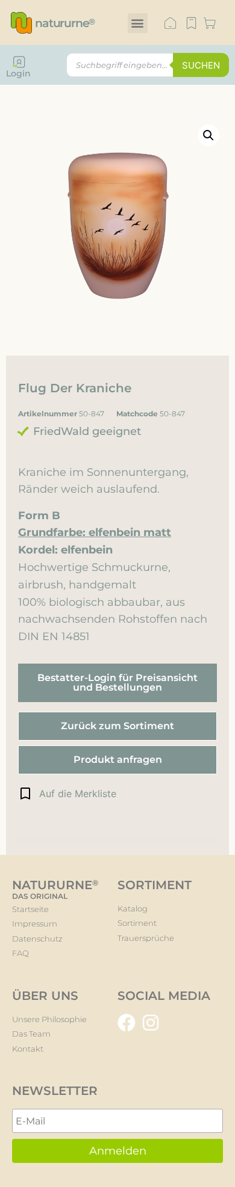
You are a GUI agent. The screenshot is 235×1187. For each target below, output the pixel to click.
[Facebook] (127, 1023)
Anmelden (117, 1151)
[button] (138, 23)
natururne (65, 23)
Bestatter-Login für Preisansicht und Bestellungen (117, 682)
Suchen (201, 65)
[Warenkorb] (210, 24)
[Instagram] (151, 1023)
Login (18, 73)
